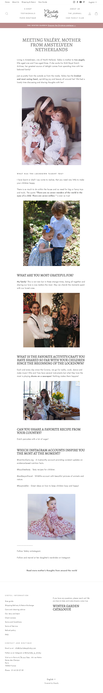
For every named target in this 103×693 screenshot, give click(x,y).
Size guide (9, 601)
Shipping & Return (29, 2)
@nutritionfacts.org (25, 459)
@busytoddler (23, 485)
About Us (15, 2)
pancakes (27, 439)
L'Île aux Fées (24, 657)
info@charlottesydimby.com (25, 648)
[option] (51, 25)
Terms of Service (11, 626)
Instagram (36, 551)
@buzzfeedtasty (24, 469)
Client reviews (10, 618)
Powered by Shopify (51, 683)
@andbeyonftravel (25, 476)
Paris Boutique (28, 18)
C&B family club (75, 18)
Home (7, 2)
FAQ (6, 634)
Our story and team (12, 613)
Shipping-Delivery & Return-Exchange (19, 605)
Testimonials (28, 13)
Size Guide (42, 2)
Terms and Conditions (13, 622)
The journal (75, 13)
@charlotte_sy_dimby (33, 653)
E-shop (28, 9)
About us (75, 9)
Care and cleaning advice (15, 609)
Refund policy (10, 630)
